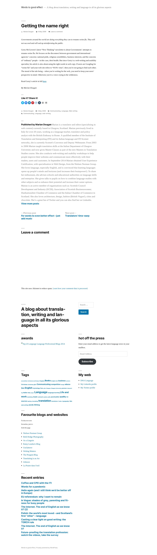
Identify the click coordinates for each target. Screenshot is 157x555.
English (28, 388)
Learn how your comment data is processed (70, 288)
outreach (40, 397)
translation (44, 400)
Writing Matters (29, 451)
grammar (64, 388)
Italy (29, 392)
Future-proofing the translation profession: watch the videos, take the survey (44, 533)
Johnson (26, 462)
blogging (41, 381)
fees (41, 388)
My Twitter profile (87, 387)
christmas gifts (32, 384)
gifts (45, 388)
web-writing (46, 113)
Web (71, 401)
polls (49, 397)
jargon (32, 392)
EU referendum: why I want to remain (41, 496)
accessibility (24, 381)
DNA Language (86, 380)
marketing (30, 397)
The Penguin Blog (30, 455)
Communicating (55, 111)
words (31, 405)
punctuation (55, 397)
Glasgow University (56, 388)
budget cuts (54, 381)
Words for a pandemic (33, 486)
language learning (54, 392)
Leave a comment (57, 31)
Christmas (24, 384)
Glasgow (48, 388)
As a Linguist (28, 440)
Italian (25, 392)
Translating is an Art (31, 458)
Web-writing (73, 111)
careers (68, 381)
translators (54, 401)
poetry (45, 397)
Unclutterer (27, 447)
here (44, 81)
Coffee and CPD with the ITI (36, 483)
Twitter (60, 401)
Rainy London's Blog (31, 444)
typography (65, 401)
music (35, 397)
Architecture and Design (33, 381)
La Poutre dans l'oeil (31, 465)
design (62, 384)
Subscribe (87, 361)
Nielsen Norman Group (32, 433)
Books (48, 380)
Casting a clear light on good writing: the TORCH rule (43, 521)
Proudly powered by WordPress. (47, 548)
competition (56, 384)
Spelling (30, 401)
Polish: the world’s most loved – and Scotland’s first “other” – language (46, 514)
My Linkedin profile (88, 384)
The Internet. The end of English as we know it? (45, 527)
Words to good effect (32, 7)
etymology (36, 388)
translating (35, 401)
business (62, 381)
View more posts (30, 203)
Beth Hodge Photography (33, 437)
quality (63, 397)
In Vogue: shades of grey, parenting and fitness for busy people (45, 501)
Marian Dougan (28, 31)
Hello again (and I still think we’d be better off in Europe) (46, 491)
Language (64, 111)
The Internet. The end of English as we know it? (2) (45, 508)
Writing (37, 405)
